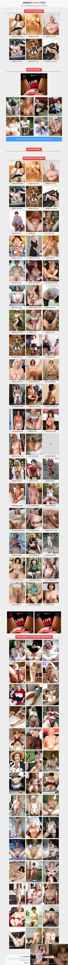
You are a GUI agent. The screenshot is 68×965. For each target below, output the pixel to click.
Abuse (26, 962)
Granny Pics (34, 2)
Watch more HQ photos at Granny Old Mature (34, 139)
